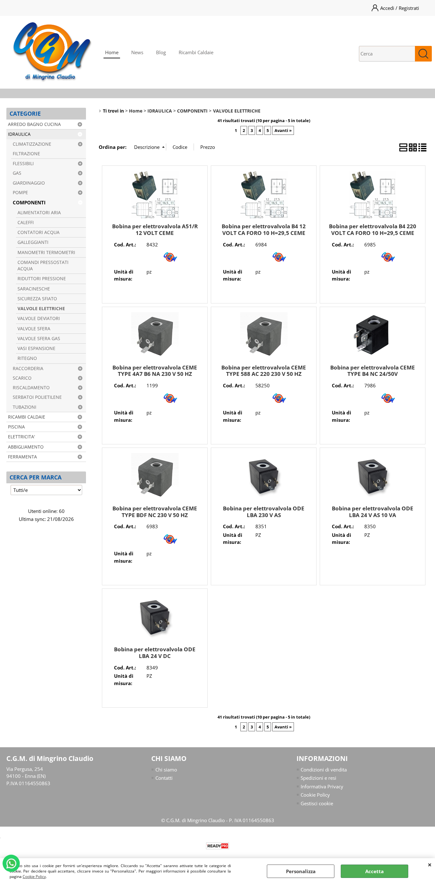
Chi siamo (166, 769)
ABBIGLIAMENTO (26, 447)
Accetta (374, 871)
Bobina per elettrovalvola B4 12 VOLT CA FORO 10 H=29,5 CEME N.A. (264, 233)
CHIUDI (430, 864)
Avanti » (283, 130)
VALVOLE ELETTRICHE (41, 308)
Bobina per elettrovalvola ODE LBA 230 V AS (263, 512)
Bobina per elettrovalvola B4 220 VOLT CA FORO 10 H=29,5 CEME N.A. (372, 233)
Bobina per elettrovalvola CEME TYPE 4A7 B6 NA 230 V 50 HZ (154, 371)
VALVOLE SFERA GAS (39, 338)
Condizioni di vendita (324, 769)
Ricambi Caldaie (196, 52)
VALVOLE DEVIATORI (39, 318)
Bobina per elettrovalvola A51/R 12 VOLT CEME (155, 230)
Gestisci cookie (317, 803)
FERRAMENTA (22, 457)
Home (111, 52)
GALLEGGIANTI (33, 242)
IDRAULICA (19, 134)
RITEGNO (27, 358)
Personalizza (301, 871)
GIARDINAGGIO (29, 183)
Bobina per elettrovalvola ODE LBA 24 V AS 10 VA (372, 512)
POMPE (20, 192)
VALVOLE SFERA (34, 329)
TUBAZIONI (24, 407)
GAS (17, 173)
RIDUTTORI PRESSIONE (42, 278)
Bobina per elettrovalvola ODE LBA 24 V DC (155, 653)
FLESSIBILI (23, 163)
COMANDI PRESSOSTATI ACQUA (43, 265)
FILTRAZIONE (26, 154)
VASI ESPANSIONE (36, 348)
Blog (161, 52)
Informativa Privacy (322, 786)
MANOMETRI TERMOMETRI (46, 252)
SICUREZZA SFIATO (37, 299)
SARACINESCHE (34, 289)
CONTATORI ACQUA (39, 232)
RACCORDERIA (28, 368)
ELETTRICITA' (21, 437)
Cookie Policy (34, 876)
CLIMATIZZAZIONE (32, 144)
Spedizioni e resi (318, 778)
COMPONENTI (29, 202)
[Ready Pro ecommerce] (217, 846)
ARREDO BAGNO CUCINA (34, 124)
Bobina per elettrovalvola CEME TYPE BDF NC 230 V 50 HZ (154, 512)
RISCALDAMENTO (31, 388)
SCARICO (22, 378)
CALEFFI (26, 222)
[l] (170, 263)
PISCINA (16, 427)
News (137, 52)
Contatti (164, 778)
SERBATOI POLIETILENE (37, 397)
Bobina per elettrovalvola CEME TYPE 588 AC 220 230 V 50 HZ (263, 371)
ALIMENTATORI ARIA (39, 213)
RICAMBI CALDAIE (26, 417)
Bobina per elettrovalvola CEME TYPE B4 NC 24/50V (372, 371)
